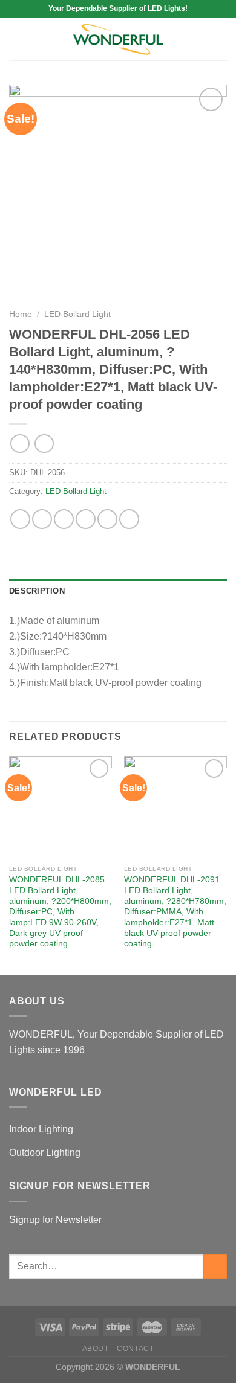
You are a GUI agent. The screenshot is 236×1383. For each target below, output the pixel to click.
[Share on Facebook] (42, 519)
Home (20, 314)
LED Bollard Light (77, 314)
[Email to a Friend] (86, 519)
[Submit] (215, 1266)
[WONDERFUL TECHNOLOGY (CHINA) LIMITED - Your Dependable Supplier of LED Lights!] (118, 40)
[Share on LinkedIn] (129, 519)
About (95, 1348)
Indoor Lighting (41, 1129)
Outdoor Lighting (44, 1152)
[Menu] (16, 39)
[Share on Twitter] (64, 519)
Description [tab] (37, 590)
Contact (135, 1348)
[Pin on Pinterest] (107, 519)
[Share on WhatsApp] (20, 519)
